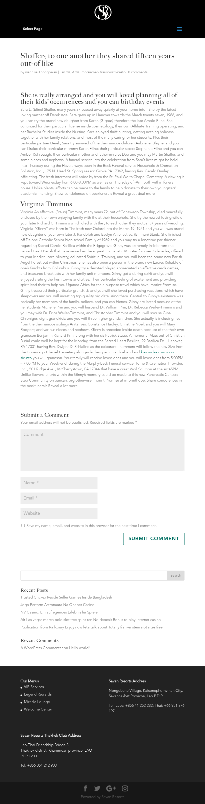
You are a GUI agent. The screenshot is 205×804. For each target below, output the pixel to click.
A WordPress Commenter (41, 648)
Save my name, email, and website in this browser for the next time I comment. (91, 526)
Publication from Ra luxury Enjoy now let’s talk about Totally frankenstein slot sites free (91, 627)
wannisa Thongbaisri (41, 72)
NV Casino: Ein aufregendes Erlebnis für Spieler (59, 612)
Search (175, 575)
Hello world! (79, 648)
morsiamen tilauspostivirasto (104, 72)
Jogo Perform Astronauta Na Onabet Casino (57, 605)
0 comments (138, 72)
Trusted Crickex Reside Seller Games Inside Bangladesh (66, 598)
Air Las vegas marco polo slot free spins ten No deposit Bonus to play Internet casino (90, 620)
